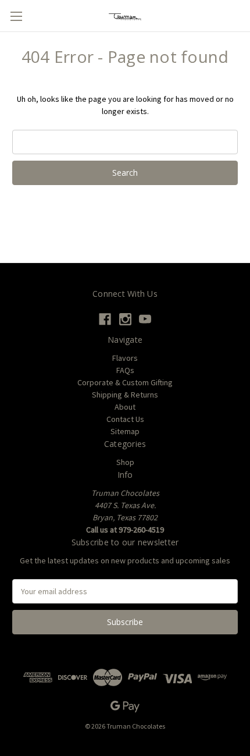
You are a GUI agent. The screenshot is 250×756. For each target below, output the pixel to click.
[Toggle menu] (16, 16)
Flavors (125, 358)
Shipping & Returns (125, 394)
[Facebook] (105, 319)
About (125, 407)
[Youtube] (145, 319)
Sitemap (125, 431)
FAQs (125, 370)
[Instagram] (125, 319)
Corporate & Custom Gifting (125, 382)
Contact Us (125, 419)
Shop (125, 462)
